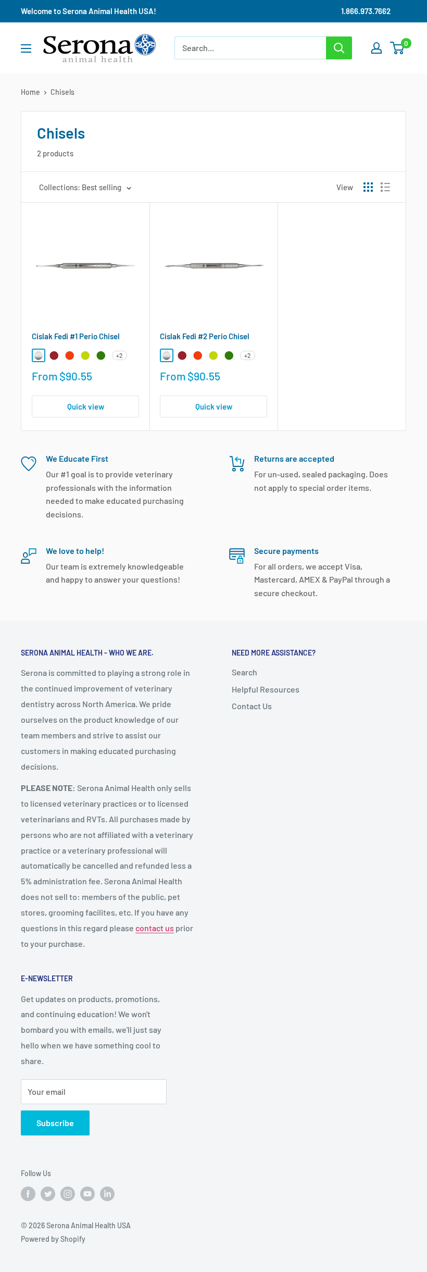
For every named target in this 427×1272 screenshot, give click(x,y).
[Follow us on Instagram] (67, 1193)
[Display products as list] (385, 187)
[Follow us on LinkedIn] (107, 1193)
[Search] (339, 47)
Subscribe (55, 1123)
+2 (119, 355)
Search (244, 672)
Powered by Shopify (53, 1238)
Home (30, 92)
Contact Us (252, 706)
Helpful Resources (265, 689)
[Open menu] (26, 48)
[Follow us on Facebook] (28, 1193)
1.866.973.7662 (366, 11)
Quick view (85, 406)
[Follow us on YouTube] (87, 1193)
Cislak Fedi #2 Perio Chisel (204, 336)
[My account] (376, 48)
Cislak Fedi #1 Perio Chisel (76, 336)
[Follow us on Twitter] (48, 1193)
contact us (154, 928)
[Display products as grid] (368, 187)
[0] (397, 48)
